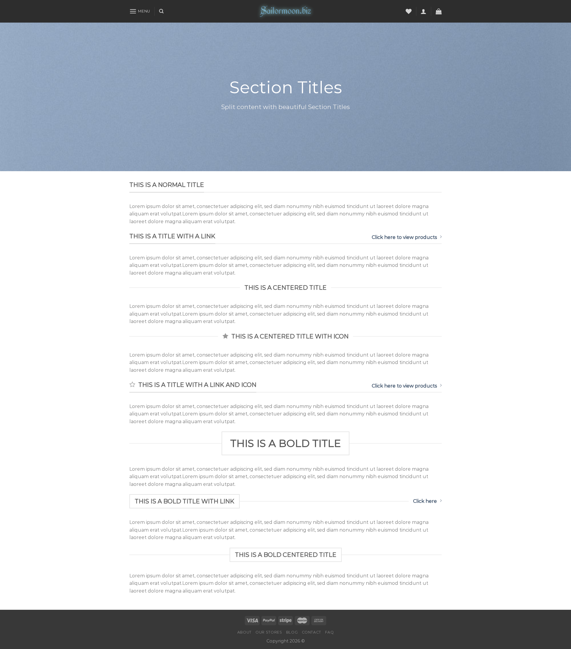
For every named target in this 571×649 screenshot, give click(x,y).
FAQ (329, 632)
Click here (425, 501)
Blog (292, 632)
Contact (311, 632)
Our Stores (268, 632)
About (244, 632)
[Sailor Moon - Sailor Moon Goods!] (285, 11)
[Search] (161, 11)
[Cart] (439, 11)
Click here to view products (404, 237)
